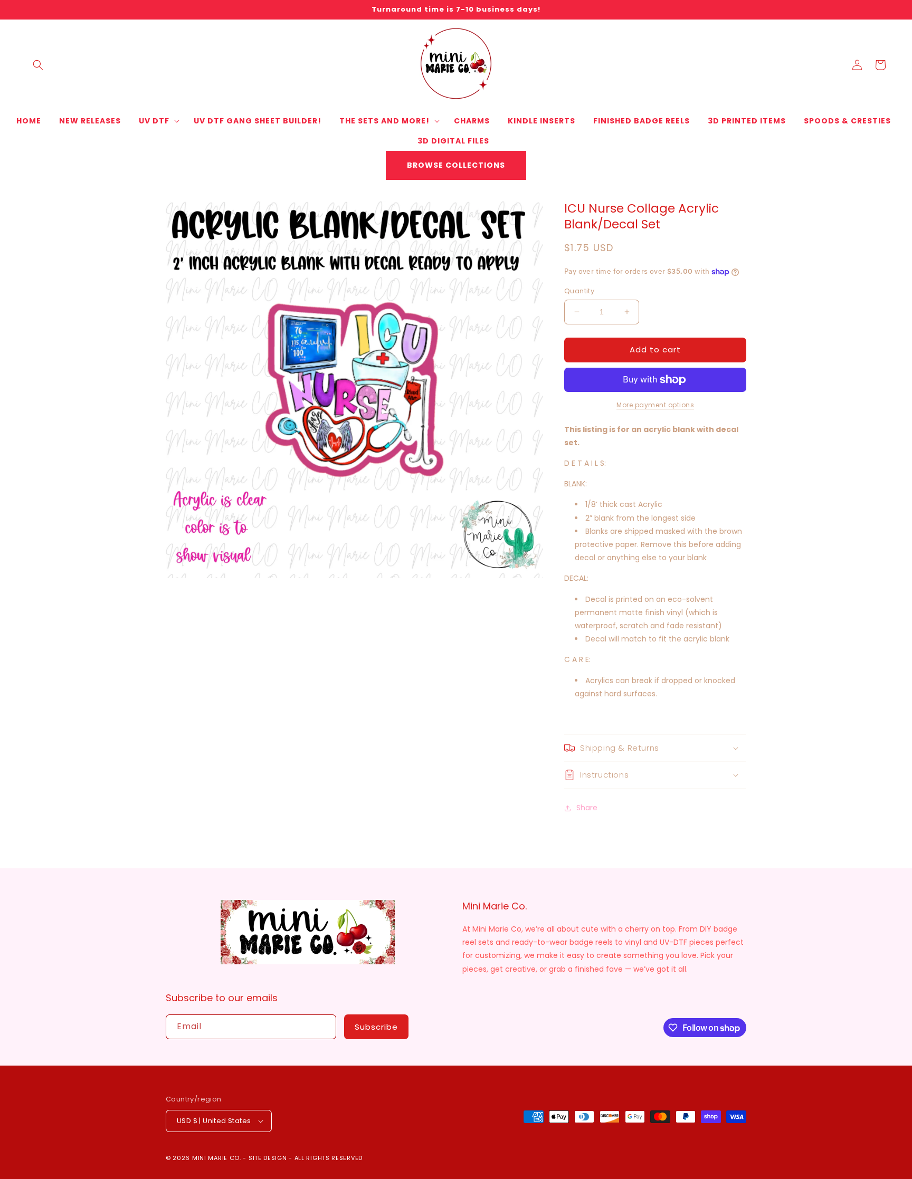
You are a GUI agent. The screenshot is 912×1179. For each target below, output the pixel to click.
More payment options (655, 404)
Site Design (268, 1158)
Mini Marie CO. (216, 1158)
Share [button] (586, 807)
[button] (38, 64)
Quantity (579, 291)
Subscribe (376, 1026)
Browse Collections (456, 165)
